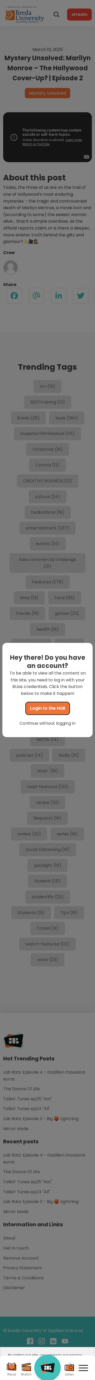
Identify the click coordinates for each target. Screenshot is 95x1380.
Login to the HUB (47, 708)
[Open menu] (83, 1368)
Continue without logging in (47, 723)
